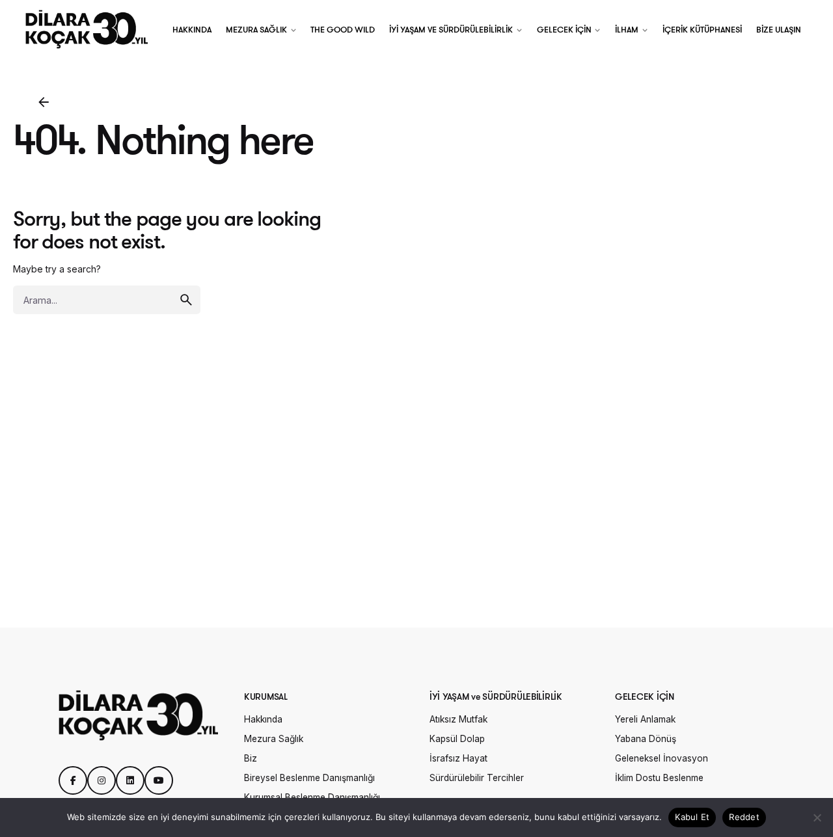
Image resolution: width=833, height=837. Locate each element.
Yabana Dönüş (645, 739)
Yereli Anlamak (645, 719)
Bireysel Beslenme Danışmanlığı (309, 778)
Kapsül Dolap (457, 739)
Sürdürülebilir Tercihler (477, 778)
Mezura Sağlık (273, 739)
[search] (186, 300)
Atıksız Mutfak (458, 719)
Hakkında (263, 719)
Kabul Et (692, 817)
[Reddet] (816, 817)
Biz (250, 758)
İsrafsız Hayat (458, 758)
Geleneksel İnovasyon (661, 758)
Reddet (744, 817)
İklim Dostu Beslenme (659, 778)
